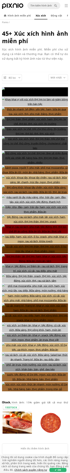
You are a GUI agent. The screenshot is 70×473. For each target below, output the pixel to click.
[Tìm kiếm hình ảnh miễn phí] (56, 5)
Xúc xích (41, 15)
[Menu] (66, 5)
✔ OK (58, 469)
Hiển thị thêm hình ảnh (35, 448)
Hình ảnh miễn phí (19, 15)
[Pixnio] (12, 6)
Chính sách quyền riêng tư (30, 469)
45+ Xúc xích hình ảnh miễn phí (35, 37)
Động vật (56, 15)
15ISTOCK (11, 407)
